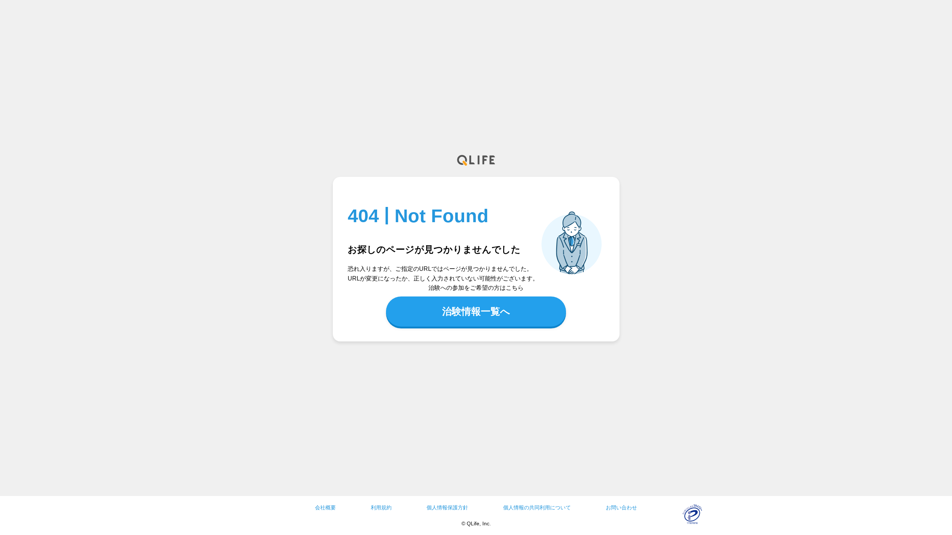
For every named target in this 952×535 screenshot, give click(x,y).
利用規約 (381, 507)
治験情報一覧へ (476, 311)
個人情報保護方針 (447, 507)
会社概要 (325, 507)
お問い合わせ (621, 507)
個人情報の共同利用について (537, 507)
